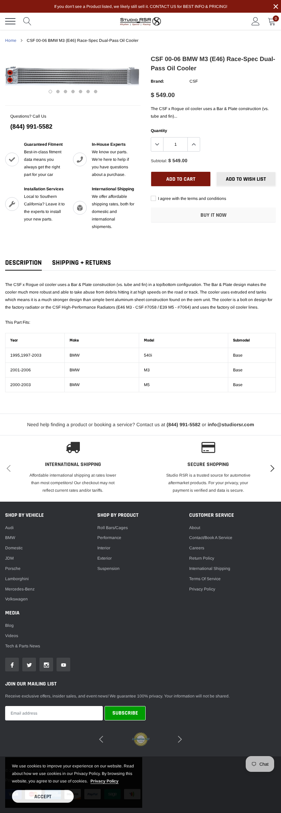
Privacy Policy (202, 589)
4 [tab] (73, 91)
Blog (9, 625)
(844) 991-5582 (31, 126)
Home (10, 40)
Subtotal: (159, 160)
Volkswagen (16, 599)
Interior (103, 548)
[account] (256, 21)
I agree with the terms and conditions (191, 198)
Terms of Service (205, 578)
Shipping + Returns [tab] (81, 263)
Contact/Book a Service (210, 537)
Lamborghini (17, 578)
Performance (109, 537)
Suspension (108, 568)
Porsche (13, 568)
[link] (12, 664)
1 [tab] (50, 91)
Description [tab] (23, 263)
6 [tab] (88, 91)
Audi (9, 527)
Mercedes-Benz (20, 589)
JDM (9, 558)
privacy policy (104, 781)
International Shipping (209, 568)
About (194, 527)
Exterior (104, 558)
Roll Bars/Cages (112, 527)
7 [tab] (95, 91)
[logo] (140, 21)
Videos (11, 635)
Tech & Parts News (22, 646)
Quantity (159, 130)
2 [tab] (58, 91)
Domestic (14, 548)
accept (42, 796)
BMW (10, 537)
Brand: (157, 81)
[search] (27, 21)
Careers (196, 548)
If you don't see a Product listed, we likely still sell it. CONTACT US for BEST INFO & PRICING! (140, 6)
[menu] (10, 21)
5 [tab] (80, 91)
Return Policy (201, 558)
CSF (194, 81)
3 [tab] (65, 91)
